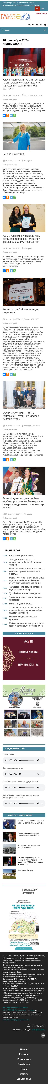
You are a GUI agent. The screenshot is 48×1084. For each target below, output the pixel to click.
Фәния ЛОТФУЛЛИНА (33, 95)
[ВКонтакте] (4, 115)
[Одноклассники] (7, 115)
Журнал (24, 1049)
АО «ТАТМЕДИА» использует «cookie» (19, 1010)
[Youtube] (37, 25)
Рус (42, 9)
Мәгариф (28, 161)
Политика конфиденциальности (16, 1020)
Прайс (24, 1069)
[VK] (29, 25)
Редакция (24, 1054)
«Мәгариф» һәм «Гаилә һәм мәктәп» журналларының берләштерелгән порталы (21, 4)
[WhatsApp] (14, 115)
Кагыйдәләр (24, 1064)
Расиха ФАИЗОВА (31, 319)
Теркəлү (38, 13)
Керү (45, 13)
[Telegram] (45, 25)
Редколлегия (24, 1059)
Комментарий (11, 99)
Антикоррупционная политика (15, 1007)
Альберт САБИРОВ (32, 426)
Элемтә (24, 1074)
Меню (6, 30)
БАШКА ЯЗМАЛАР (24, 633)
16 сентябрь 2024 (12, 95)
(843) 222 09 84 (38, 1030)
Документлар (24, 1079)
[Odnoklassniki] (41, 25)
